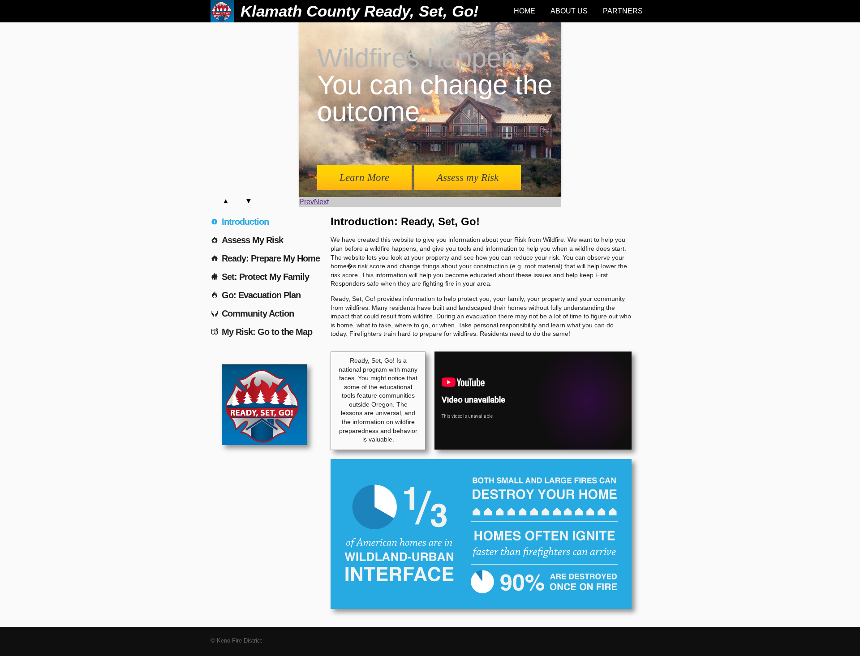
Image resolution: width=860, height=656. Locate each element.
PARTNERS (623, 11)
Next (321, 202)
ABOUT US (569, 11)
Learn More (364, 177)
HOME (524, 11)
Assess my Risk (468, 177)
